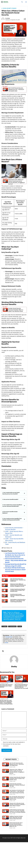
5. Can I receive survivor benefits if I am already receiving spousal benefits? (12, 519)
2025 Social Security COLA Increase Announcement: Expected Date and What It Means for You (15, 824)
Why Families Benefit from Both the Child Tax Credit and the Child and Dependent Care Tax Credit (21, 686)
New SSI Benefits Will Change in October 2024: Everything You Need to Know (17, 798)
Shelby (8, 18)
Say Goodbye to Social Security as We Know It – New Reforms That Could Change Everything (17, 600)
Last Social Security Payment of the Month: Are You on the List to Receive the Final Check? (15, 555)
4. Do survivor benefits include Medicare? (9, 512)
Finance (14, 8)
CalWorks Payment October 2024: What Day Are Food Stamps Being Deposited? (16, 817)
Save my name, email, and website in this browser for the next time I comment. (14, 744)
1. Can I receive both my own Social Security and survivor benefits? (11, 493)
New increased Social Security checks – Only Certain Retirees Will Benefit (15, 560)
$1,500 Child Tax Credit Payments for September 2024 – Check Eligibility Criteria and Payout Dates (6, 702)
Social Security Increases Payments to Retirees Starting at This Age (17, 595)
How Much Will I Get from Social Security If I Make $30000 (6, 686)
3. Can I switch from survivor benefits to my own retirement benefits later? (12, 505)
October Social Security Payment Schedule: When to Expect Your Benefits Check (15, 310)
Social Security (7, 8)
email (6, 642)
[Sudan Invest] (4, 2)
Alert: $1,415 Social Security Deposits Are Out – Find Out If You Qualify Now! (16, 89)
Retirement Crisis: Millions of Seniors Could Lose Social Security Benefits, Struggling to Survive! (16, 181)
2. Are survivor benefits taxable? (10, 499)
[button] (22, 2)
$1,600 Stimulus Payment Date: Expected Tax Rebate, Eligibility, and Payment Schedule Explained (17, 811)
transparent (9, 637)
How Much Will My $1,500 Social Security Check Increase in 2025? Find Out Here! (15, 569)
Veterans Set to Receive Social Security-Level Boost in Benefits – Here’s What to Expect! (17, 804)
